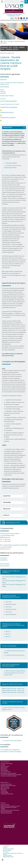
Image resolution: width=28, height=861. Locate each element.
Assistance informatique (6, 763)
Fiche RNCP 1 (4, 558)
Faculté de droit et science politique (9, 533)
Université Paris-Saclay (6, 784)
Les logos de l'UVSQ (5, 771)
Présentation (7, 127)
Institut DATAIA (4, 792)
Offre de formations (20, 41)
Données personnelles (8, 848)
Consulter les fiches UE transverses (15, 655)
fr (23, 1)
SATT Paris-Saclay (5, 786)
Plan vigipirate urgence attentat (8, 773)
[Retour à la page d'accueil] (14, 8)
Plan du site (6, 851)
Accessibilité (6, 845)
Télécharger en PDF (13, 522)
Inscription (6, 496)
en (21, 1)
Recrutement (4, 769)
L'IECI (7, 163)
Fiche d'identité (4, 770)
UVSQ (5, 41)
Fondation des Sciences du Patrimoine (10, 810)
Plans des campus (5, 766)
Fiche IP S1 (8, 602)
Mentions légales (7, 850)
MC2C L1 (8, 631)
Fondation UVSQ (5, 804)
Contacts (6, 515)
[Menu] (2, 1)
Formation (11, 41)
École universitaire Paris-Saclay (8, 785)
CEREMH (3, 808)
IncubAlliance (4, 791)
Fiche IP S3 (8, 607)
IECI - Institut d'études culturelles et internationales (13, 545)
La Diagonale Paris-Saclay (7, 793)
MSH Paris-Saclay (5, 788)
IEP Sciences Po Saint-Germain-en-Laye (10, 806)
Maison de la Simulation (6, 811)
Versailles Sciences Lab (6, 813)
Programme (7, 502)
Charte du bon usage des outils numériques (11, 774)
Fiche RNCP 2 (4, 560)
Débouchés (6, 509)
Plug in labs (3, 789)
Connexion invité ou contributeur (9, 776)
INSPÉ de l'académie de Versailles (9, 807)
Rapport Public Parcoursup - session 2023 (13, 688)
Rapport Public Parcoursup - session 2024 (13, 690)
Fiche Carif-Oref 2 (5, 566)
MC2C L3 (8, 636)
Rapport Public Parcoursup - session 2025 (13, 692)
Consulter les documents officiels (12, 740)
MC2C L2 (8, 634)
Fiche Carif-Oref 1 (5, 564)
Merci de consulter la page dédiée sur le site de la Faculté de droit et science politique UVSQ (15, 673)
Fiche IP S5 (8, 612)
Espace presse (4, 767)
